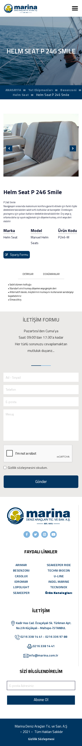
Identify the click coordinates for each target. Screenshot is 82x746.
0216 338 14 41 (44, 645)
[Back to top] (70, 734)
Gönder (41, 482)
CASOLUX (21, 576)
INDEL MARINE (58, 581)
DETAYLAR (28, 274)
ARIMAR (21, 564)
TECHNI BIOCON (58, 570)
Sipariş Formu (18, 254)
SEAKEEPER (21, 592)
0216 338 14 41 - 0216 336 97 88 (43, 636)
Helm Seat (21, 94)
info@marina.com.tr (43, 655)
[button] (9, 148)
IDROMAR (21, 581)
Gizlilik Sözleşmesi (41, 738)
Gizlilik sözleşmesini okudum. (28, 467)
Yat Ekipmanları (40, 89)
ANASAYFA (13, 89)
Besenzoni (68, 89)
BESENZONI (21, 570)
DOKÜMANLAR (51, 274)
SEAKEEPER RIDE (59, 564)
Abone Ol (41, 700)
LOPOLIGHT (21, 587)
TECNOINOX (58, 587)
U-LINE (59, 576)
